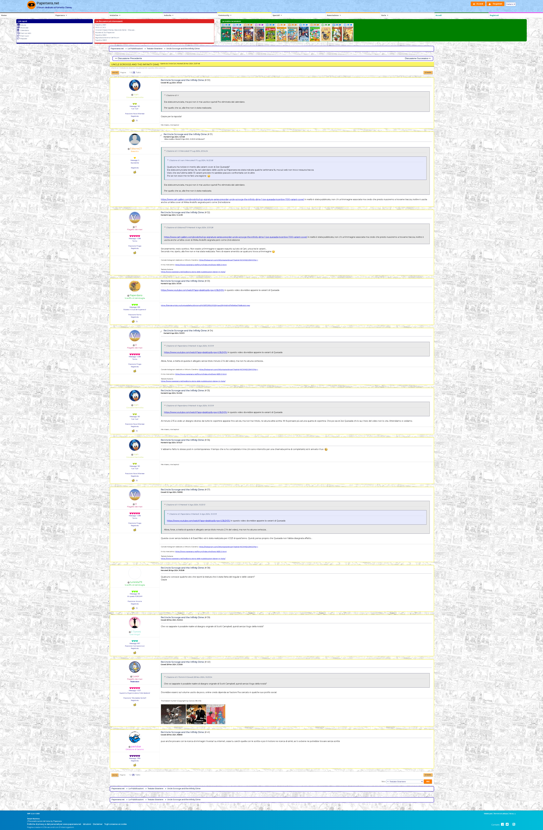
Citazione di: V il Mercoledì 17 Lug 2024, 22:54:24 (187, 151)
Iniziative (114, 15)
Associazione (333, 15)
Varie (383, 15)
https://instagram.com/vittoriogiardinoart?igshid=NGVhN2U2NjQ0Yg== (228, 260)
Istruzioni (87, 824)
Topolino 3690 (101, 40)
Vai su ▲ (512, 814)
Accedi (439, 15)
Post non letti (25, 33)
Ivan (136, 94)
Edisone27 (136, 148)
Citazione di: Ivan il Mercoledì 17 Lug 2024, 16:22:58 (191, 160)
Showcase (24, 28)
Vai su (115, 775)
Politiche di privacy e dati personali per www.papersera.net (54, 824)
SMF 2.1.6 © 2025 (33, 813)
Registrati (494, 15)
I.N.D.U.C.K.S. (100, 27)
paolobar (136, 746)
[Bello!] (133, 120)
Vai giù (115, 73)
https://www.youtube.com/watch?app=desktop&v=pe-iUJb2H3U (192, 290)
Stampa (428, 73)
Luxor (136, 676)
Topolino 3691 (100, 25)
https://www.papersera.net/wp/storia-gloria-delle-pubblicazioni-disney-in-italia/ (193, 272)
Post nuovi (24, 36)
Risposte (23, 38)
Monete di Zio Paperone (104, 32)
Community (223, 15)
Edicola (23, 25)
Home (4, 15)
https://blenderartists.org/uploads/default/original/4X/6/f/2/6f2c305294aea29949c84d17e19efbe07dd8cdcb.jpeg (205, 305)
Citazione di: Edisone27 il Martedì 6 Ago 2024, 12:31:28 (189, 227)
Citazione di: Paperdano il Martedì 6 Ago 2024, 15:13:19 (190, 346)
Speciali (276, 15)
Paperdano (136, 295)
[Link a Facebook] (502, 824)
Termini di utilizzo (501, 814)
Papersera (60, 15)
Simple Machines (33, 819)
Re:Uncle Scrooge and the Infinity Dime (182, 80)
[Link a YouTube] (510, 824)
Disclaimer (98, 824)
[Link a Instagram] (514, 824)
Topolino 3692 (100, 35)
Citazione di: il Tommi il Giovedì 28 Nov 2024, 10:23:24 (189, 677)
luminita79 (136, 582)
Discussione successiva (416, 58)
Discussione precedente (130, 58)
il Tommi (136, 631)
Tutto (138, 72)
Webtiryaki (488, 814)
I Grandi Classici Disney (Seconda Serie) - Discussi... (115, 30)
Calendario (24, 30)
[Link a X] (507, 824)
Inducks (167, 15)
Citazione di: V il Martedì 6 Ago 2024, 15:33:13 (185, 505)
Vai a (383, 782)
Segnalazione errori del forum (107, 37)
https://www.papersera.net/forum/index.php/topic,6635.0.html (201, 265)
